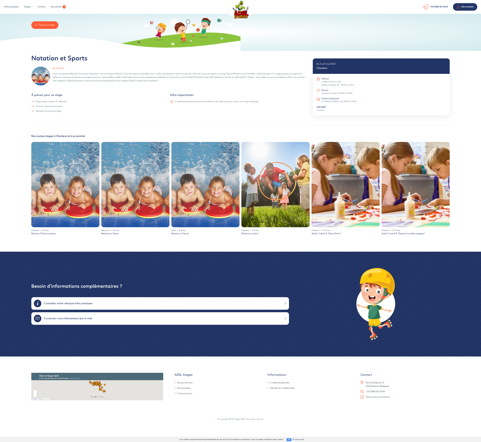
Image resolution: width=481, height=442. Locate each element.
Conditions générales (279, 383)
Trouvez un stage (46, 25)
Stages (27, 7)
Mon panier (58, 7)
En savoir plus (298, 439)
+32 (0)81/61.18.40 (439, 7)
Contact (42, 7)
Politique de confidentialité (282, 388)
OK (289, 439)
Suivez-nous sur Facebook (378, 397)
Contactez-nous (184, 393)
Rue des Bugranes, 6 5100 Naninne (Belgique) (377, 384)
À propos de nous (185, 383)
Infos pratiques (11, 7)
